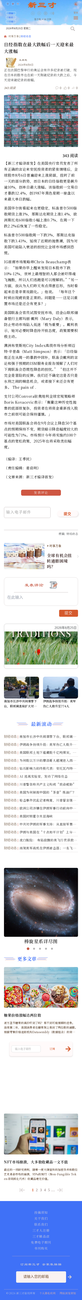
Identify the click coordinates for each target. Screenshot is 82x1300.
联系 (11, 17)
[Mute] (52, 13)
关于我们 (41, 1218)
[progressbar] (58, 13)
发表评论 (41, 492)
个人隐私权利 (47, 1293)
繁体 (76, 12)
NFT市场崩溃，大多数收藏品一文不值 (36, 1161)
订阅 (11, 21)
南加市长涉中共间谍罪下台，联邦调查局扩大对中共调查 (20, 704)
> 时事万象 (54, 546)
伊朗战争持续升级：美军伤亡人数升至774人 (59, 703)
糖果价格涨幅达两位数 (22, 1015)
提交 (67, 514)
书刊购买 (41, 1248)
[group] (46, 16)
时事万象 (14, 36)
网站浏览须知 (68, 1293)
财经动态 (26, 36)
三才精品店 (41, 1236)
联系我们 (41, 1224)
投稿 (11, 13)
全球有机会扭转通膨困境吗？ (59, 561)
